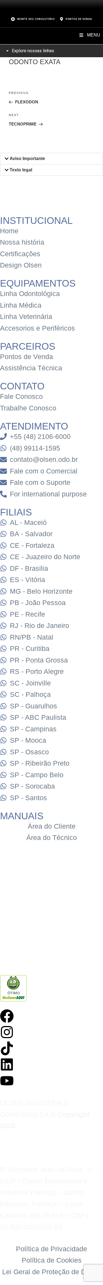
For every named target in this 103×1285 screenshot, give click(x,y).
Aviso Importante (27, 158)
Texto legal (21, 170)
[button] (51, 158)
